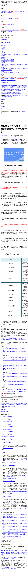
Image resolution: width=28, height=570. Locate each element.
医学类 (10, 70)
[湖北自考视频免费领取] (17, 93)
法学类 (9, 68)
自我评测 (17, 11)
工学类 (23, 68)
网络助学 (17, 18)
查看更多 (5, 537)
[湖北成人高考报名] (5, 93)
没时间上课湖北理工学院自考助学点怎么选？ (14, 533)
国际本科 (13, 80)
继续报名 (7, 30)
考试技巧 (12, 24)
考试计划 (7, 60)
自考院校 (7, 61)
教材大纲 (23, 77)
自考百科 (3, 64)
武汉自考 (19, 552)
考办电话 (3, 47)
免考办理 (9, 404)
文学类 (12, 68)
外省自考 (16, 72)
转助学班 (22, 30)
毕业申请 (12, 30)
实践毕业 (12, 60)
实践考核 (11, 78)
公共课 (2, 68)
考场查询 (3, 24)
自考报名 (3, 48)
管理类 (3, 70)
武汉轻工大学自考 (8, 86)
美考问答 (9, 65)
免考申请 (7, 18)
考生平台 (10, 12)
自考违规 (4, 404)
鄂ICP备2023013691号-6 (10, 567)
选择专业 (5, 12)
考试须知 (7, 24)
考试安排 (3, 18)
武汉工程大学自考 (22, 88)
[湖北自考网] (5, 42)
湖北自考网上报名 (16, 550)
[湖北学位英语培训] (13, 92)
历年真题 (3, 67)
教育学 (7, 70)
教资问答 (4, 65)
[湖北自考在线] (4, 92)
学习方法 (12, 72)
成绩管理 (17, 30)
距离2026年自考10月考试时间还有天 (9, 54)
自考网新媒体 (4, 39)
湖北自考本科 (16, 139)
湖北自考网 (8, 95)
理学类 (19, 68)
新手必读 (7, 11)
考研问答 (21, 64)
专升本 (4, 80)
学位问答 (16, 64)
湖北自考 (3, 550)
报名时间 (12, 11)
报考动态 (3, 58)
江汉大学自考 (14, 88)
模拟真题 (12, 18)
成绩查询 (3, 30)
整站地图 (23, 553)
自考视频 (3, 52)
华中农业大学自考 (16, 85)
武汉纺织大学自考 (6, 88)
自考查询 (3, 50)
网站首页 (3, 57)
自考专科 (10, 31)
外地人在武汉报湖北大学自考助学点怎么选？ (14, 534)
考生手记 (3, 72)
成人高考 (9, 80)
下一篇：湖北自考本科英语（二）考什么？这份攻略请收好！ (14, 340)
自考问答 (3, 62)
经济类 (5, 68)
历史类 (16, 68)
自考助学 (10, 406)
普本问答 (12, 64)
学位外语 (5, 406)
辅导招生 (22, 11)
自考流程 (3, 403)
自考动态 (13, 553)
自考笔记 (3, 71)
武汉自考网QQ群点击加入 (14, 558)
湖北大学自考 (8, 90)
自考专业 (3, 61)
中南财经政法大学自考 (6, 85)
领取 (14, 136)
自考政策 (3, 60)
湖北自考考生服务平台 (11, 552)
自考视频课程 (4, 436)
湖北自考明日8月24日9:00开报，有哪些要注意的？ (15, 532)
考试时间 (9, 77)
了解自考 (3, 11)
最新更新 (18, 553)
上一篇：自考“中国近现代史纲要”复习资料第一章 (12, 338)
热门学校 (5, 82)
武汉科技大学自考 (16, 90)
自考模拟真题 (10, 436)
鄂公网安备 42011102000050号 (9, 568)
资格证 (2, 51)
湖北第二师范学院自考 (16, 89)
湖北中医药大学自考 (5, 89)
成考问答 (7, 64)
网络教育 (5, 31)
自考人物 (7, 72)
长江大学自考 (16, 86)
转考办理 (6, 78)
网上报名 (3, 74)
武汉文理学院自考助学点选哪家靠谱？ (12, 536)
